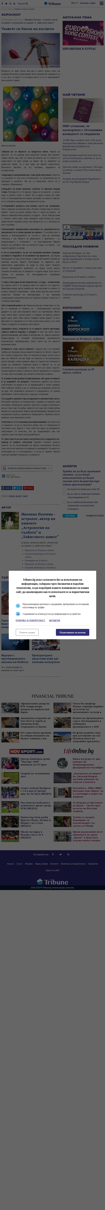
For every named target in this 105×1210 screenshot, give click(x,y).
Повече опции (27, 632)
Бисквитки (54, 620)
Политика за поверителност (30, 620)
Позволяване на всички (73, 632)
